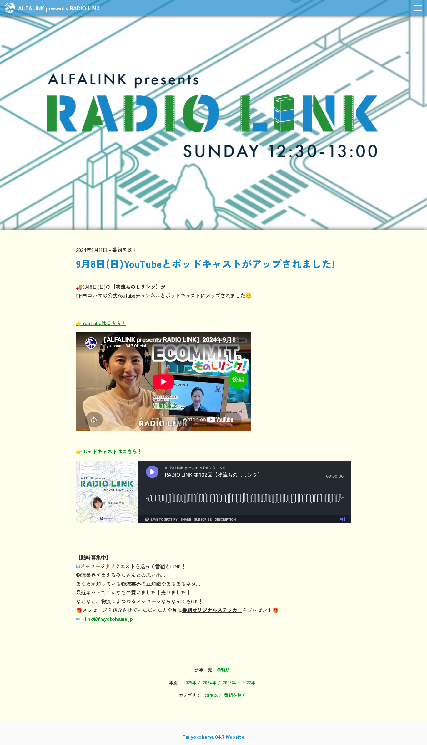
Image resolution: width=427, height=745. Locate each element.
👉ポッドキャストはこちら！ (109, 451)
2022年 (248, 682)
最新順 (223, 669)
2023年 (229, 682)
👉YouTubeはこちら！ (101, 323)
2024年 (210, 682)
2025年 (190, 682)
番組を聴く (235, 695)
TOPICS (210, 695)
